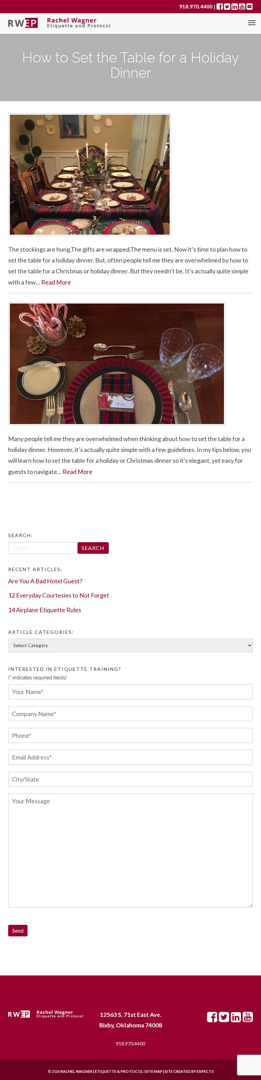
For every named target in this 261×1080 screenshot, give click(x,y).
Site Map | (171, 1071)
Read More (56, 282)
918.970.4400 (130, 1043)
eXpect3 (205, 1071)
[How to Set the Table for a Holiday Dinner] (130, 174)
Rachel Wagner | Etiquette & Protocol (101, 1071)
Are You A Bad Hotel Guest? (45, 581)
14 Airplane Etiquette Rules (44, 610)
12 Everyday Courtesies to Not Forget (58, 595)
